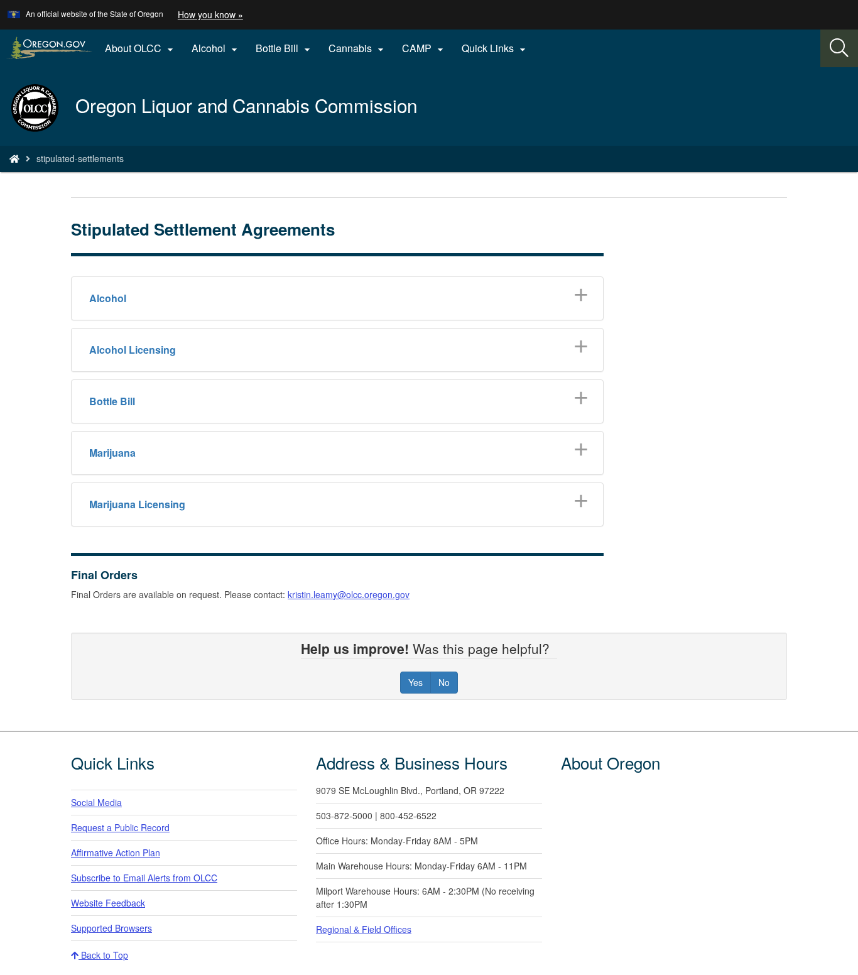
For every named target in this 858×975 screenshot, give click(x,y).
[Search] (839, 48)
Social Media (96, 802)
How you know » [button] (210, 14)
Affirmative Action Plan (115, 852)
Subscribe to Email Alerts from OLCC (144, 877)
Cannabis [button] (358, 48)
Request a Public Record (120, 827)
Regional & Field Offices (363, 929)
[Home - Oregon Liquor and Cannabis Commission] (14, 158)
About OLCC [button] (140, 48)
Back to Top (103, 955)
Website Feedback (108, 902)
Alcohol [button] (216, 48)
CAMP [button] (424, 48)
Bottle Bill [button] (284, 48)
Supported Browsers (111, 928)
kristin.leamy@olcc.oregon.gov (349, 594)
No (444, 682)
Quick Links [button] (495, 48)
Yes (415, 682)
